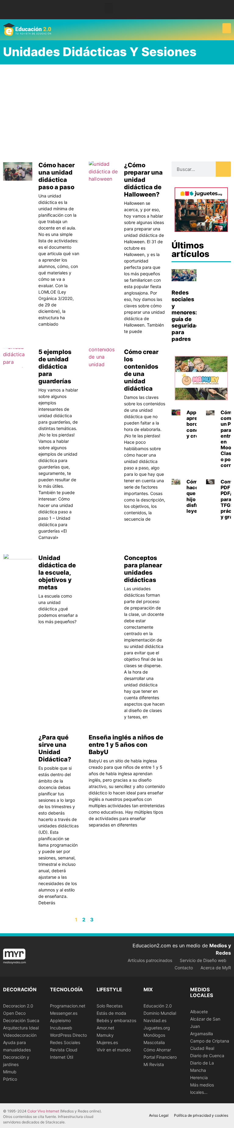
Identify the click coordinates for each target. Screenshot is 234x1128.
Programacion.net (67, 1005)
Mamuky (105, 1035)
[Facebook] (226, 7)
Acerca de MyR (215, 967)
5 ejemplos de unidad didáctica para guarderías (55, 366)
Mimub (9, 1071)
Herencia (199, 1077)
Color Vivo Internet (43, 1111)
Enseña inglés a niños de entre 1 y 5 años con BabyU (126, 745)
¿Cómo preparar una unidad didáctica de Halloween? (143, 179)
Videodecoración (20, 1035)
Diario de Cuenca (207, 1055)
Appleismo (60, 1020)
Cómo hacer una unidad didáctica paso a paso (56, 176)
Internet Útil (61, 1057)
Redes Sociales (65, 1042)
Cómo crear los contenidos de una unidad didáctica (141, 370)
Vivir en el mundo (114, 1049)
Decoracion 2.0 (18, 1005)
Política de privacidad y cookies (201, 1115)
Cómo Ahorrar (157, 1049)
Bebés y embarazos (116, 1020)
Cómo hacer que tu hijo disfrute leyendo (196, 496)
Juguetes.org (157, 1027)
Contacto (184, 967)
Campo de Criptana (209, 1040)
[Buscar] (223, 169)
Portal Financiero (160, 1057)
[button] (109, 8)
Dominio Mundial (160, 1013)
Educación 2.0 (158, 1005)
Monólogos (154, 1035)
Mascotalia (154, 1042)
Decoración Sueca (21, 1020)
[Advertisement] (117, 110)
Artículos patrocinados (150, 960)
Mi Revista (154, 1064)
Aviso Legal (158, 1115)
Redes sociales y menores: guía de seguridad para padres (186, 315)
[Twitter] (226, 12)
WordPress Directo (68, 1035)
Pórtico (10, 1079)
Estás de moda (111, 1013)
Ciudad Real (202, 1048)
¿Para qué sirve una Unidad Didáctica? (54, 748)
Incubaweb (61, 1027)
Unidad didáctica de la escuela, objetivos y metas (57, 572)
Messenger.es (63, 1013)
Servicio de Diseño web (203, 960)
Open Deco (14, 1013)
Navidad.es (155, 1020)
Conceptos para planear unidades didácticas (143, 569)
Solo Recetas (109, 1005)
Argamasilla (201, 1033)
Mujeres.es (107, 1042)
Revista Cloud (63, 1049)
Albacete (199, 1011)
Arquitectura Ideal (21, 1027)
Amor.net (105, 1027)
